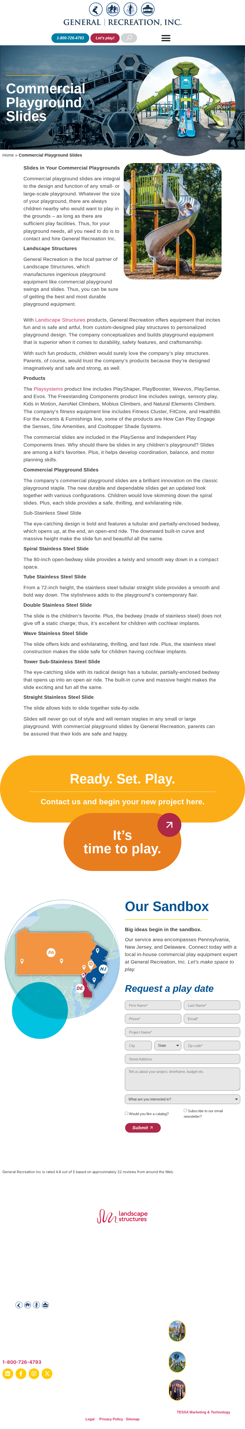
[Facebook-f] (21, 1373)
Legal (90, 1419)
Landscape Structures (60, 320)
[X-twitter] (47, 1373)
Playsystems (49, 389)
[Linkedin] (7, 1373)
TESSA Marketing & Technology (203, 1412)
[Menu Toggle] (166, 38)
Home (8, 155)
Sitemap (132, 1419)
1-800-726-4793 (21, 1362)
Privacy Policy (111, 1419)
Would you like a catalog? (149, 1114)
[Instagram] (34, 1373)
